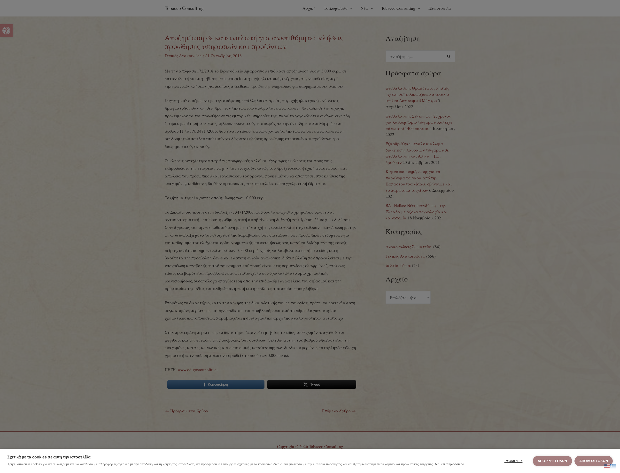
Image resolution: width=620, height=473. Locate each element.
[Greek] (613, 465)
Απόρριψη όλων (552, 461)
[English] (607, 465)
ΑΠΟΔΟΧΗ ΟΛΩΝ (593, 461)
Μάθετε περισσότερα (449, 464)
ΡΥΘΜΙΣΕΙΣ (513, 461)
